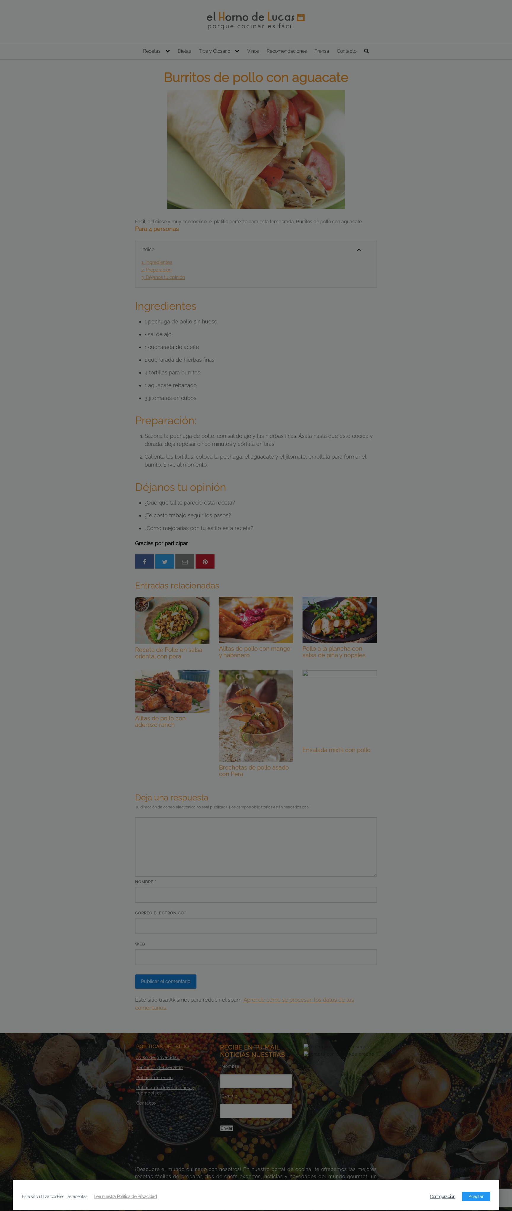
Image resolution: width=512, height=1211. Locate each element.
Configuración (442, 1196)
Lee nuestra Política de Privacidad (125, 1196)
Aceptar (476, 1196)
